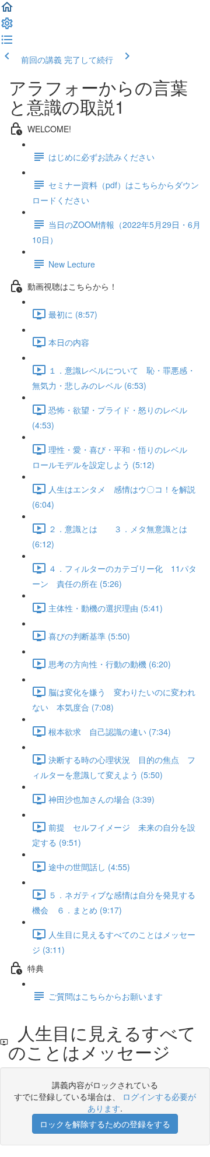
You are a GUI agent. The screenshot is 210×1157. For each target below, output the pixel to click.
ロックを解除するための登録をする (105, 1124)
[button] (7, 10)
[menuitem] (7, 27)
